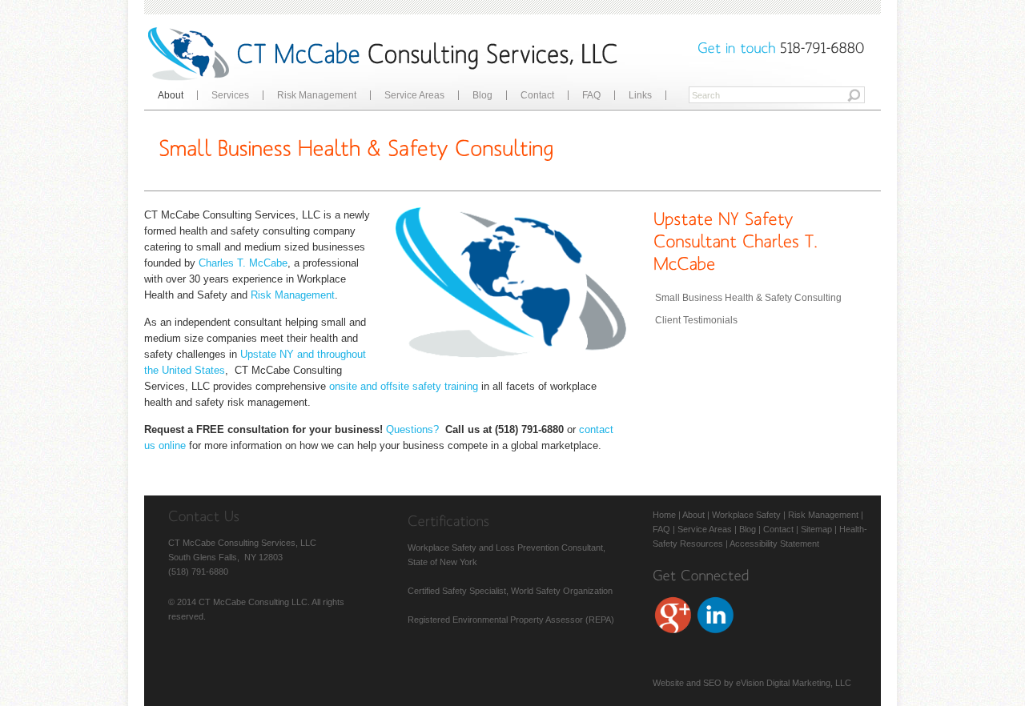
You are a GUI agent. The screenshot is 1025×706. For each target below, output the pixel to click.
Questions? (412, 429)
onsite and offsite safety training (403, 386)
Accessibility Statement (774, 543)
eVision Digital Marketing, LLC (793, 683)
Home (664, 514)
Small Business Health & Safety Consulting (748, 297)
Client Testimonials (696, 320)
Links (640, 95)
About (170, 95)
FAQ (591, 95)
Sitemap (816, 529)
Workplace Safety (746, 514)
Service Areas (414, 95)
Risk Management (316, 95)
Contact (537, 95)
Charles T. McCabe (243, 263)
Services (230, 95)
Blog (482, 95)
